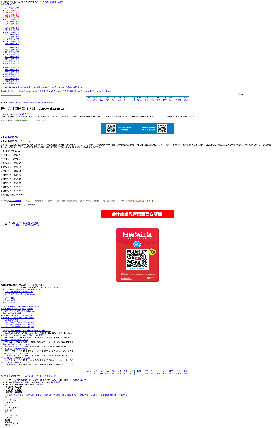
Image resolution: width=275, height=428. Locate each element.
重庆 (146, 97)
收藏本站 (52, 2)
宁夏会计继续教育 (12, 39)
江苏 (119, 97)
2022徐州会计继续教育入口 (31, 285)
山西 (107, 97)
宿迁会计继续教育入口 (9, 320)
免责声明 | (4, 376)
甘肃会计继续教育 (12, 72)
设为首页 (60, 2)
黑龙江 (139, 100)
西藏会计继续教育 (12, 79)
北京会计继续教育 (12, 8)
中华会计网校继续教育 (103, 91)
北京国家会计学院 (8, 91)
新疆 (171, 100)
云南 (158, 97)
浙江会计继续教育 (12, 30)
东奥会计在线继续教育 (118, 395)
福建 (107, 100)
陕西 (152, 100)
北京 (89, 97)
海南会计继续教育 (12, 67)
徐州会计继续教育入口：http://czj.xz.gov (20, 294)
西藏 (146, 100)
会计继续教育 (16, 395)
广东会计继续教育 (12, 61)
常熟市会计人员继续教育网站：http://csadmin (17, 318)
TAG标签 (45, 2)
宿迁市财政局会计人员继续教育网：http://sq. (17, 322)
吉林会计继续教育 (12, 59)
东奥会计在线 (61, 91)
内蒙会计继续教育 (12, 41)
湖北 (113, 97)
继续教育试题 (10, 300)
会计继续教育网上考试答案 (50, 395)
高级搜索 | (29, 376)
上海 (89, 100)
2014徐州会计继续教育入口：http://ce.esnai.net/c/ (23, 289)
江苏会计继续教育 (29, 103)
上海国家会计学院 (73, 91)
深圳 (186, 100)
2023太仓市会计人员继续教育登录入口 (15, 362)
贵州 (152, 97)
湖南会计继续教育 (12, 37)
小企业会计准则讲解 (23, 91)
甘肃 (165, 100)
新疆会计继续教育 (12, 74)
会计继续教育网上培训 (30, 395)
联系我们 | (13, 376)
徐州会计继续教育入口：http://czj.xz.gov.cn (17, 344)
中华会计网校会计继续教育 (99, 395)
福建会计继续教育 (12, 35)
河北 (101, 97)
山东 (131, 97)
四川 (139, 97)
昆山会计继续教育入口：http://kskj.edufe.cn (17, 309)
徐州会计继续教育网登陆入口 (12, 313)
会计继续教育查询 (68, 395)
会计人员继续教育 (48, 91)
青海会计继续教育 (12, 76)
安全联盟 (57, 382)
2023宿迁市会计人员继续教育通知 (25, 223)
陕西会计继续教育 (12, 70)
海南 (125, 100)
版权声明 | (37, 376)
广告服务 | (21, 376)
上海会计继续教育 (12, 28)
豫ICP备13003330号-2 (45, 382)
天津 (95, 97)
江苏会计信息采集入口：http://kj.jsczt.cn (15, 353)
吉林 (171, 97)
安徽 (125, 97)
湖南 (113, 100)
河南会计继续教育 (12, 44)
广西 (186, 97)
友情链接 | (45, 376)
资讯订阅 (37, 2)
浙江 (95, 100)
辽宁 (165, 97)
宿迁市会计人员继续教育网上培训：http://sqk (18, 324)
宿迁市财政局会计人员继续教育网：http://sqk (18, 311)
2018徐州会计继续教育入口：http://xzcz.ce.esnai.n (39, 287)
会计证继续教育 (15, 103)
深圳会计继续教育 (12, 83)
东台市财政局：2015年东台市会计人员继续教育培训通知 (22, 335)
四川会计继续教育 (12, 48)
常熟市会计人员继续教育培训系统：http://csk (24, 306)
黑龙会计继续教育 (12, 81)
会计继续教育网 (22, 114)
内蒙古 (178, 100)
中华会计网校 (36, 91)
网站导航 (52, 376)
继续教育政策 (43, 103)
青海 (158, 100)
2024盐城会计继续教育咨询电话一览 (26, 225)
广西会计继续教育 (12, 63)
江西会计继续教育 (12, 32)
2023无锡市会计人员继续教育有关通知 (15, 358)
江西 (101, 100)
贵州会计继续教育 (12, 52)
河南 (131, 100)
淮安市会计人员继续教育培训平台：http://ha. (17, 327)
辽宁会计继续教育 (12, 57)
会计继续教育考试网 (20, 382)
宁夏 (119, 100)
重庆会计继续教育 (12, 50)
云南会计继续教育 (12, 54)
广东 (178, 97)
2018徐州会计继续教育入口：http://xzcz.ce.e (17, 315)
